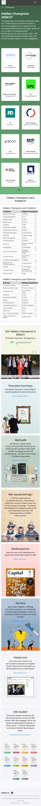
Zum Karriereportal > (20, 621)
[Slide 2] (20, 190)
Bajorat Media (27, 798)
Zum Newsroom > (20, 673)
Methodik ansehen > (20, 460)
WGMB (9, 798)
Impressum (26, 803)
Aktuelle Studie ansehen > (20, 735)
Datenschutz (15, 803)
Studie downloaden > (20, 396)
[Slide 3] (22, 190)
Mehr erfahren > (20, 559)
